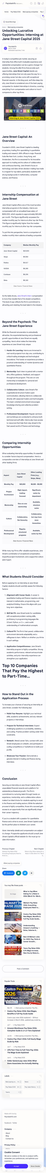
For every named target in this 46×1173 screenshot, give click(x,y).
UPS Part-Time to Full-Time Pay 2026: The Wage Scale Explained (22, 1051)
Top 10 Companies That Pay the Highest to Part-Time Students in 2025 (22, 671)
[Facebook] (7, 1123)
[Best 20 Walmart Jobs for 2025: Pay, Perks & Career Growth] (13, 939)
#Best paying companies (12, 863)
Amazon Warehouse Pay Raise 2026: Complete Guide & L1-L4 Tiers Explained (23, 1029)
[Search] (31, 3)
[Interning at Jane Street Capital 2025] (24, 109)
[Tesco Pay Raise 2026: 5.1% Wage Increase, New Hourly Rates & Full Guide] (13, 950)
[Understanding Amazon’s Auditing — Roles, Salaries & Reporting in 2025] (13, 927)
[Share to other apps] (31, 873)
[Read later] (36, 48)
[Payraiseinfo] (12, 46)
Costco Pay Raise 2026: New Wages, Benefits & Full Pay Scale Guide (32, 916)
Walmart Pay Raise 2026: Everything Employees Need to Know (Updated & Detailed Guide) (30, 905)
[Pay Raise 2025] (37, 1008)
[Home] (6, 12)
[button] (39, 3)
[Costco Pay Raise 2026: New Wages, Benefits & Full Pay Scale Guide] (13, 916)
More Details (35, 1166)
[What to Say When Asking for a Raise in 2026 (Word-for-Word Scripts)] (13, 893)
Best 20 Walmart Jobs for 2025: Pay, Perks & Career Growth (31, 939)
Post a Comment (23, 969)
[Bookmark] (35, 3)
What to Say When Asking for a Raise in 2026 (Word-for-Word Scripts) (31, 893)
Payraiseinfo (11, 3)
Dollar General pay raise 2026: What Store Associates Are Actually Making (22, 1062)
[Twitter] (15, 1123)
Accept (16, 1166)
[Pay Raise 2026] (16, 12)
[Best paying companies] (30, 12)
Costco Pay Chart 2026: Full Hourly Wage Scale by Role (24, 1040)
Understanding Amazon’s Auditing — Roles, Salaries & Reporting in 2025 (31, 927)
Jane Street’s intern (24, 296)
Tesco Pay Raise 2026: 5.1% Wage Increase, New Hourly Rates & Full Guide (31, 950)
